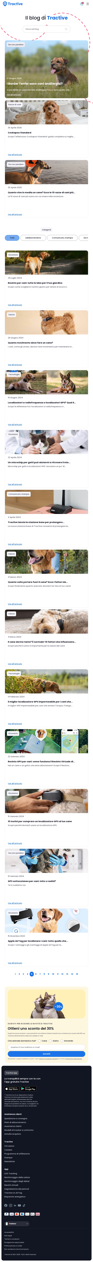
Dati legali (8, 1236)
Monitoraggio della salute (17, 1177)
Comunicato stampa (62, 237)
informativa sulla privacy (74, 1059)
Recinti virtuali (11, 1185)
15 (77, 974)
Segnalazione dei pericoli (16, 1189)
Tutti (12, 237)
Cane (44, 1040)
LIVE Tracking (10, 1173)
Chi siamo (9, 1146)
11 (57, 974)
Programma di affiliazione (17, 1153)
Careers (8, 1150)
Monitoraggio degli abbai (16, 1181)
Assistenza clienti (12, 1126)
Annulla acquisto (12, 1134)
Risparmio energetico (15, 1196)
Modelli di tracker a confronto (19, 1130)
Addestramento (33, 237)
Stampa (8, 1157)
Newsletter (9, 1161)
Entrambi (68, 1040)
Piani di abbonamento (15, 1122)
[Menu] (87, 3)
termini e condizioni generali (48, 1059)
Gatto (56, 1040)
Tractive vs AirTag (13, 1192)
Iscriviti (46, 1053)
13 (67, 974)
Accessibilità (9, 1232)
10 (53, 974)
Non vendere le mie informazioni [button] (16, 1249)
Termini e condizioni (11, 1239)
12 (62, 974)
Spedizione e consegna (15, 1118)
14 (72, 974)
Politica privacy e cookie (13, 1246)
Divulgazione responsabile (14, 1242)
